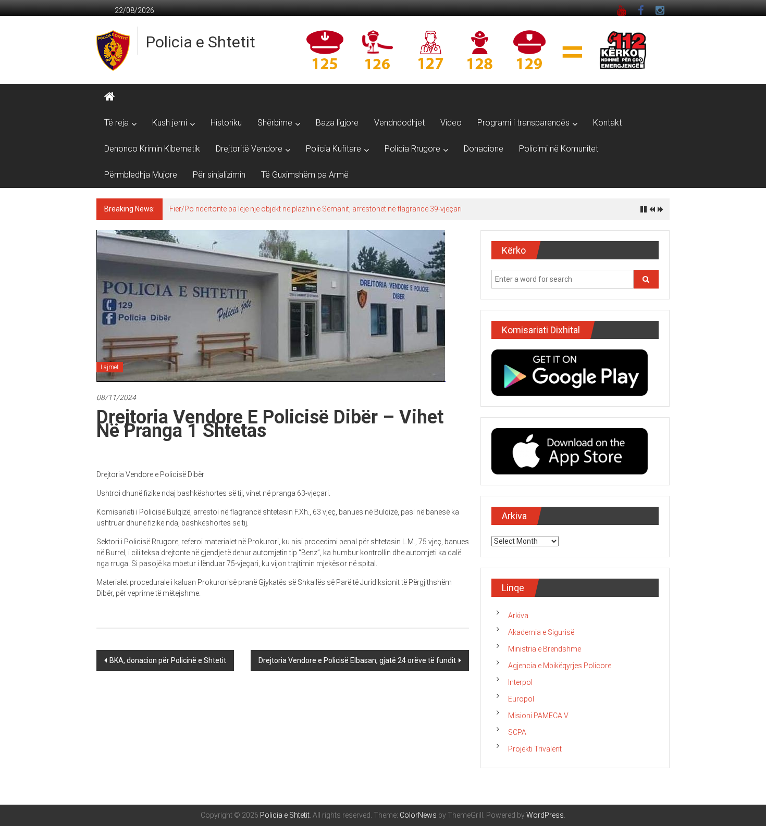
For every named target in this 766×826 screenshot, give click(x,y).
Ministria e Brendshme (544, 649)
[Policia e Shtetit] (109, 97)
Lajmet (110, 367)
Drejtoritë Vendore (249, 149)
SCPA (517, 732)
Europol (521, 699)
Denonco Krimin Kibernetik (152, 149)
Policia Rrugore (412, 149)
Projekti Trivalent (535, 749)
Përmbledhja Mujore (140, 175)
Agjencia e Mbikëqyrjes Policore (559, 665)
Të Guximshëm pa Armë (305, 175)
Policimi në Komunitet (558, 149)
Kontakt (607, 123)
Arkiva (518, 615)
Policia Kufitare (333, 149)
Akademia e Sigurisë (541, 632)
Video (451, 123)
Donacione (483, 149)
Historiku (226, 123)
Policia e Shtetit (200, 42)
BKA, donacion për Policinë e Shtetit (167, 660)
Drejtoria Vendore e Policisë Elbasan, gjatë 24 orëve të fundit (357, 660)
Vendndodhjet (399, 123)
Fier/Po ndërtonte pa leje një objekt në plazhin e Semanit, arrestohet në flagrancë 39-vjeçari (315, 209)
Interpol (520, 682)
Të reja (116, 123)
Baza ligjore (337, 123)
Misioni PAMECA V (538, 715)
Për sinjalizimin (219, 175)
